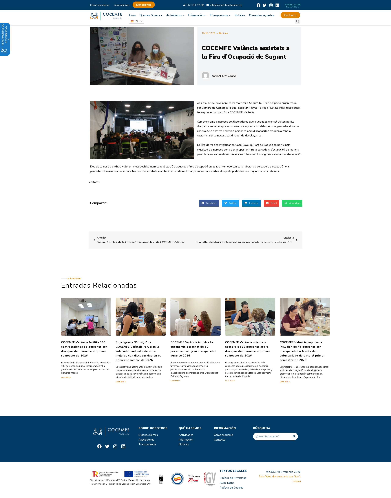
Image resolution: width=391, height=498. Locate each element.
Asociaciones (122, 5)
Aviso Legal (227, 483)
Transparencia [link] (219, 15)
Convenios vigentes (261, 15)
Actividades (186, 435)
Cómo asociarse (99, 5)
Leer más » (66, 377)
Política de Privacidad (233, 478)
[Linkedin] (277, 5)
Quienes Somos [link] (150, 15)
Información (186, 439)
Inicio (132, 15)
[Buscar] (294, 436)
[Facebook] (258, 5)
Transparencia (147, 444)
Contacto (219, 439)
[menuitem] (133, 15)
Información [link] (195, 15)
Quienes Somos (148, 435)
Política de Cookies (231, 487)
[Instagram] (271, 5)
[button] (290, 15)
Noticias (239, 15)
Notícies (223, 33)
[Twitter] (265, 5)
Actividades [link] (174, 15)
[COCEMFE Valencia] (106, 16)
